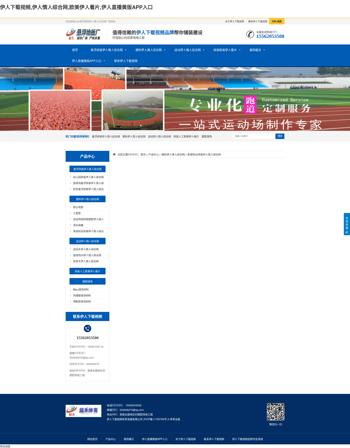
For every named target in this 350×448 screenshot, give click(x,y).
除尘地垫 (78, 207)
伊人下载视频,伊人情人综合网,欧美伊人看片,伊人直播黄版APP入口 (76, 7)
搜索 (280, 136)
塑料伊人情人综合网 (148, 50)
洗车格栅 (78, 225)
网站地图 (5, 446)
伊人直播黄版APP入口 (86, 61)
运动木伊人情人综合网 (86, 249)
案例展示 (255, 50)
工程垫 (77, 213)
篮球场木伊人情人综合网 (87, 255)
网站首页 (92, 439)
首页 (75, 50)
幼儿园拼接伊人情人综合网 (88, 177)
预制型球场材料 (82, 301)
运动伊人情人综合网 (187, 50)
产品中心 (154, 154)
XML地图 (277, 21)
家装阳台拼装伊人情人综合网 (204, 154)
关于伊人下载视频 (234, 21)
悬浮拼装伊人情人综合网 (107, 50)
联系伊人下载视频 (257, 21)
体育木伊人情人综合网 (86, 261)
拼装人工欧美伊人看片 (186, 136)
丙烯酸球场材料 (82, 295)
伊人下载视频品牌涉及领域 (247, 439)
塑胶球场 (207, 136)
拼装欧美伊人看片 (225, 50)
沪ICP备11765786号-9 (156, 419)
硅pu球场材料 (81, 289)
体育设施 (175, 419)
